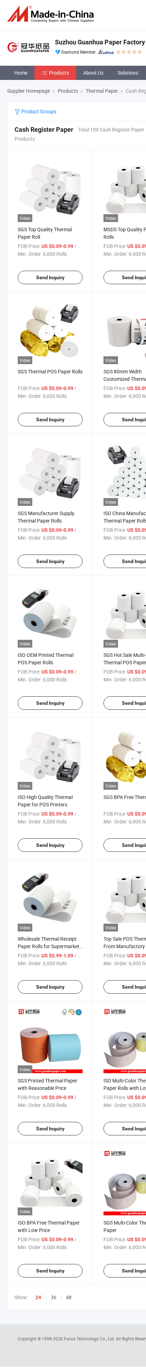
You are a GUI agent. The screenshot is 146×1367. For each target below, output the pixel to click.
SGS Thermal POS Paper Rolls (50, 371)
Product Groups (38, 111)
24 (38, 1297)
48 (69, 1297)
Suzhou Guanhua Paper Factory (100, 42)
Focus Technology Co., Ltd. (90, 1338)
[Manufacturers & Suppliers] (51, 14)
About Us (93, 72)
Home (20, 72)
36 (53, 1297)
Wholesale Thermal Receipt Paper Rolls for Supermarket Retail (48, 946)
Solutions (128, 72)
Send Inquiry (50, 277)
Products (59, 72)
